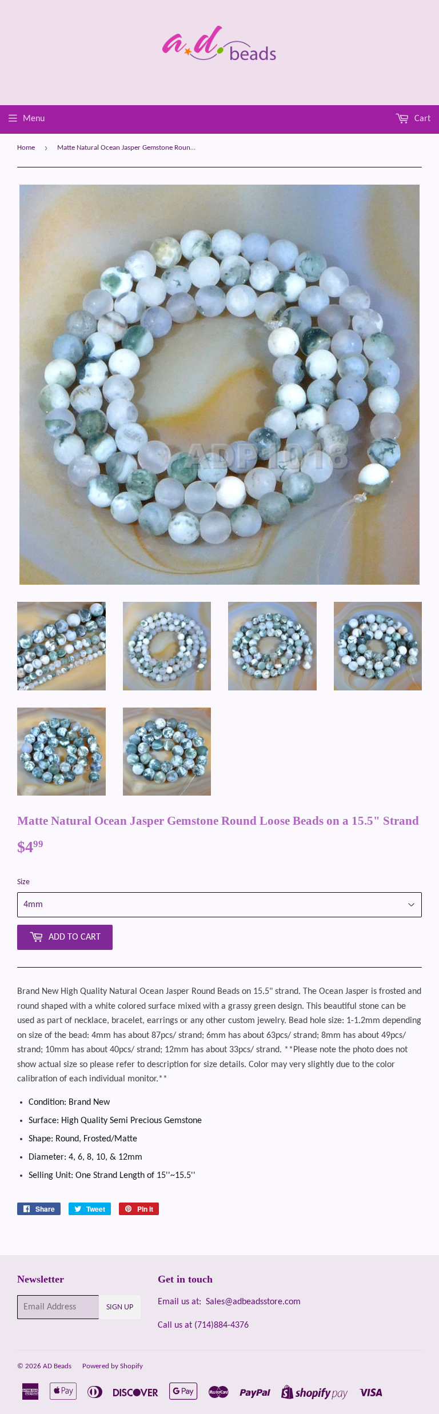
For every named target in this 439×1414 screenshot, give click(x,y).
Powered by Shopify (112, 1366)
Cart (421, 118)
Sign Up (119, 1307)
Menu (34, 118)
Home (26, 147)
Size (23, 882)
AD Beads (57, 1366)
